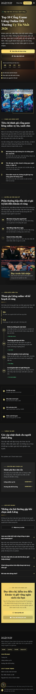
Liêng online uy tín (17, 482)
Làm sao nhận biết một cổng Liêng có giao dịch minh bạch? (15, 537)
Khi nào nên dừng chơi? (9, 573)
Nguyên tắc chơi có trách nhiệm (10, 677)
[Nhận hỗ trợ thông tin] (3, 684)
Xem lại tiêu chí (19, 612)
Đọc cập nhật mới (19, 56)
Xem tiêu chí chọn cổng (19, 51)
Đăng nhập (19, 3)
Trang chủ (4, 657)
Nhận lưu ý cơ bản (19, 527)
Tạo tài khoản (27, 3)
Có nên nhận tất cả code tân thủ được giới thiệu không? (15, 558)
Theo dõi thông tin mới (19, 617)
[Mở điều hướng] (34, 3)
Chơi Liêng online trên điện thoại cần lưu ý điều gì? (15, 566)
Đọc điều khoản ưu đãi (7, 674)
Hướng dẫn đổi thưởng (17, 486)
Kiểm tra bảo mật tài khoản (9, 671)
